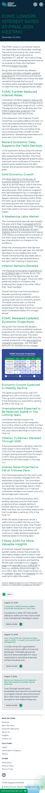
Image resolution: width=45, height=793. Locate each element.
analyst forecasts (19, 66)
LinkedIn (9, 574)
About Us (6, 732)
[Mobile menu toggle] (41, 4)
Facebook (31, 574)
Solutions (5, 722)
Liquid (4, 747)
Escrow (5, 754)
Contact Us (6, 739)
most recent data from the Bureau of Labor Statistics (22, 229)
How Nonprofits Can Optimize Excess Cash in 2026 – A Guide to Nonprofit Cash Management (22, 640)
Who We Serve (8, 725)
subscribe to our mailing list (24, 565)
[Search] (35, 4)
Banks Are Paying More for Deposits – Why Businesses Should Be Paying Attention (20, 682)
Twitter (17, 574)
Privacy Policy (7, 766)
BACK (9, 594)
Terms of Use (7, 769)
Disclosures (6, 762)
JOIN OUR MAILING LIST (12, 791)
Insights (5, 735)
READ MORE (11, 624)
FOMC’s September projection (16, 111)
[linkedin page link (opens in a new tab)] (4, 775)
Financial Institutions (10, 729)
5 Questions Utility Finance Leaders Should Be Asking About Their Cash (19, 607)
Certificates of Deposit (11, 750)
